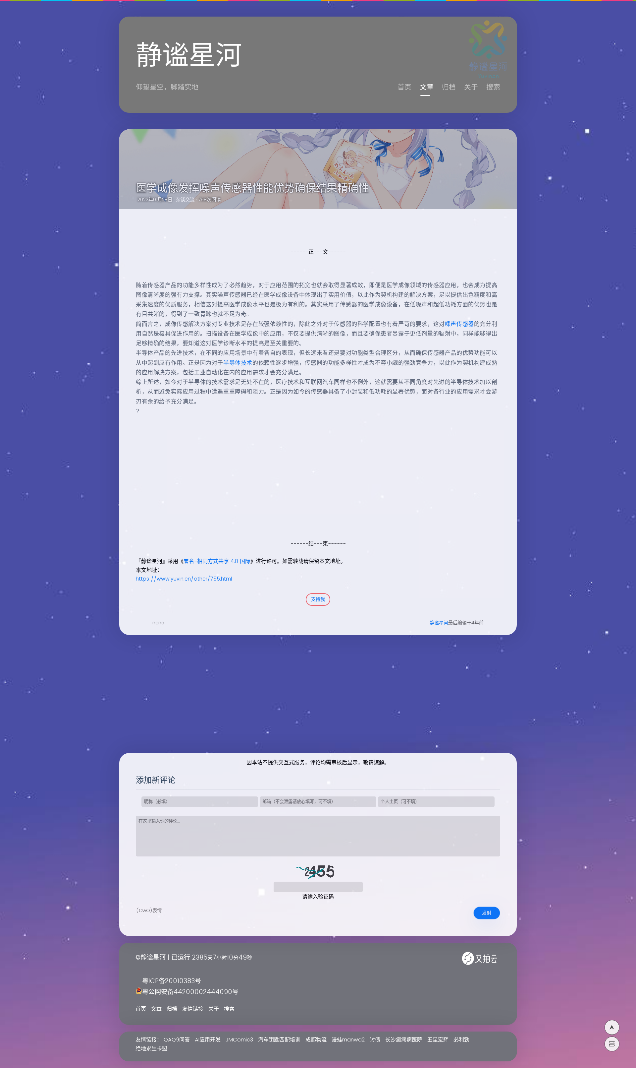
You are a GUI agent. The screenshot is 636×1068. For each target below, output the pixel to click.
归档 (449, 87)
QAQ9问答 (177, 1040)
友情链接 (192, 1009)
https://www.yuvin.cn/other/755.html (184, 579)
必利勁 (461, 1040)
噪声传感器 (459, 324)
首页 (404, 87)
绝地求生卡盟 (151, 1048)
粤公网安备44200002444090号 (190, 992)
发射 (486, 913)
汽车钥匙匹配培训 (279, 1040)
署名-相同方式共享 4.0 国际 (217, 561)
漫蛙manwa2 (348, 1040)
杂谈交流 (185, 200)
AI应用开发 (208, 1040)
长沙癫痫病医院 (403, 1040)
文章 (427, 87)
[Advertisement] (311, 492)
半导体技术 (237, 363)
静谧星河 (439, 623)
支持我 (318, 599)
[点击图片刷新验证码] (318, 872)
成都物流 (316, 1040)
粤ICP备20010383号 (171, 981)
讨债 (375, 1040)
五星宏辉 (438, 1040)
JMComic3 (239, 1040)
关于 (471, 87)
